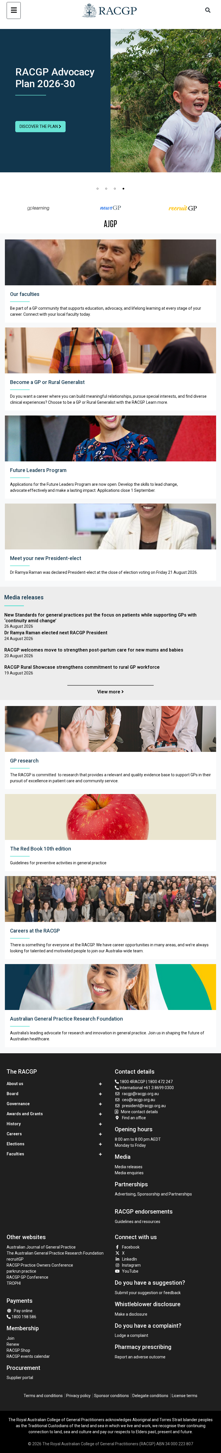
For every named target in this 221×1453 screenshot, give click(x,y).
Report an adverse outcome (140, 1357)
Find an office (134, 1117)
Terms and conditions (43, 1395)
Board (12, 1093)
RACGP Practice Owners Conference (40, 1265)
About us (15, 1083)
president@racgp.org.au (144, 1105)
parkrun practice (21, 1271)
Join (10, 1338)
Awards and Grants (25, 1113)
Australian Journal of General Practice (41, 1247)
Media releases (128, 1167)
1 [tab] (97, 189)
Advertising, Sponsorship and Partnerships (153, 1194)
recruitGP (15, 1259)
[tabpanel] (110, 100)
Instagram (131, 1265)
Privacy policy (78, 1395)
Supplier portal (20, 1377)
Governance (18, 1103)
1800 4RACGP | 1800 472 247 (146, 1081)
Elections (15, 1144)
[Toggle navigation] (14, 10)
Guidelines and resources (137, 1221)
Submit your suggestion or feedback (148, 1292)
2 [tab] (106, 189)
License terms (184, 1395)
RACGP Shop (18, 1350)
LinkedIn (129, 1259)
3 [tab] (115, 189)
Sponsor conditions (111, 1395)
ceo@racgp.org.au (138, 1099)
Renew (13, 1344)
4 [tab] (123, 189)
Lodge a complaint (131, 1335)
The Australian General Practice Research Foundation (55, 1253)
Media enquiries (129, 1173)
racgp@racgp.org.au (140, 1093)
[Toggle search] (208, 10)
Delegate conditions (150, 1395)
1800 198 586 (23, 1316)
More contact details (139, 1111)
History (14, 1124)
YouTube (130, 1271)
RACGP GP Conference (27, 1277)
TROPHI (14, 1283)
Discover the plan (39, 126)
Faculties (15, 1154)
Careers (14, 1134)
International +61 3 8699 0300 (146, 1087)
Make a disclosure (131, 1314)
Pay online (23, 1310)
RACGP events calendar (28, 1356)
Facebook (131, 1247)
